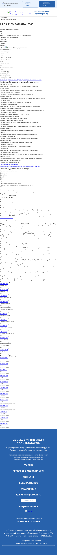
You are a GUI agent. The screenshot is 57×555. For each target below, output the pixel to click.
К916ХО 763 (4, 338)
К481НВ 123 (4, 399)
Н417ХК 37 (3, 296)
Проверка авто (46, 4)
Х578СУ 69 (3, 326)
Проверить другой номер (8, 19)
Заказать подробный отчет (20, 79)
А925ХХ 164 (4, 375)
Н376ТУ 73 (3, 332)
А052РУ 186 (4, 393)
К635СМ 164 (4, 363)
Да (1, 31)
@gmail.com (3, 175)
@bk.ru (2, 179)
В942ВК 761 (4, 302)
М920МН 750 (4, 417)
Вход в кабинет (28, 500)
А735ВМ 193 (4, 405)
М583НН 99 (3, 411)
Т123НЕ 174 (4, 290)
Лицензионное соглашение (28, 521)
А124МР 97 (3, 369)
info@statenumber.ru (28, 506)
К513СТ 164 (4, 381)
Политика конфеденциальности (28, 518)
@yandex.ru (3, 173)
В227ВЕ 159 (4, 284)
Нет (1, 33)
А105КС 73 (3, 314)
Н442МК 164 (4, 387)
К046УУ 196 (4, 357)
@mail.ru (2, 177)
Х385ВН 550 (4, 423)
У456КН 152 (4, 350)
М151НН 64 (3, 320)
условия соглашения (6, 218)
